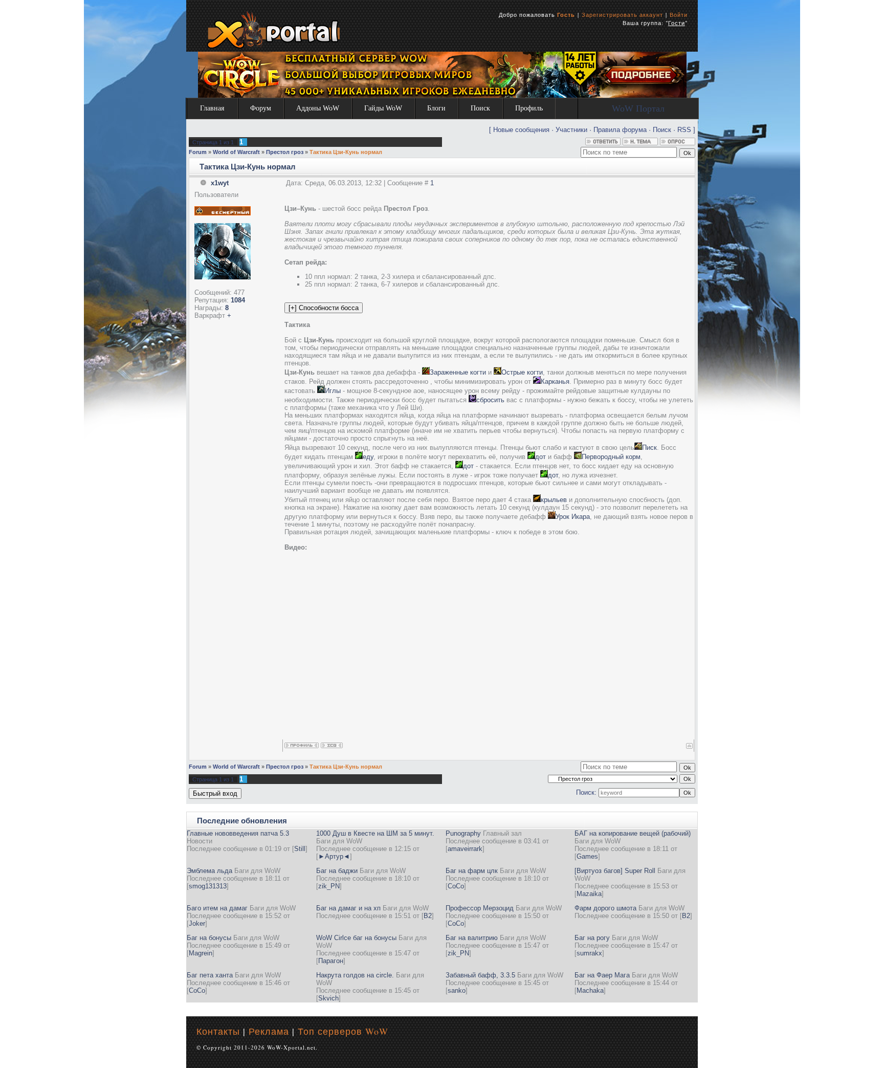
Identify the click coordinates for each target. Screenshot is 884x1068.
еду (368, 457)
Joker (197, 923)
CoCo (456, 886)
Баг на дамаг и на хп (348, 908)
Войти (679, 14)
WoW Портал (638, 108)
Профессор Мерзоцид (480, 908)
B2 (428, 916)
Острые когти (522, 372)
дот (540, 457)
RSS (684, 130)
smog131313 (208, 886)
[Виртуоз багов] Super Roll (614, 871)
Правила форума (620, 130)
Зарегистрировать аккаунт (622, 14)
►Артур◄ (334, 856)
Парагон (330, 961)
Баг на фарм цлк (472, 871)
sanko (457, 990)
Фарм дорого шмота (605, 908)
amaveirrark (465, 849)
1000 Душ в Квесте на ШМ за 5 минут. (375, 833)
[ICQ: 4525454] (332, 745)
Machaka (590, 990)
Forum (198, 152)
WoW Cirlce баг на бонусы (356, 938)
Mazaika (589, 894)
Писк (649, 447)
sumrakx (589, 953)
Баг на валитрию (472, 938)
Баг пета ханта (210, 975)
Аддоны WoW (317, 108)
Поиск (480, 108)
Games (587, 856)
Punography (463, 833)
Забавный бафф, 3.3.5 (480, 975)
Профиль (529, 108)
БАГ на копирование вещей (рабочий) (632, 833)
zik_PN (329, 886)
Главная (212, 108)
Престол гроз (284, 152)
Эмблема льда (209, 871)
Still (299, 849)
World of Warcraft (236, 152)
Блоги (436, 108)
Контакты (218, 1031)
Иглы (333, 391)
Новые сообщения (521, 130)
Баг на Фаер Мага (602, 975)
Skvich (328, 998)
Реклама (269, 1031)
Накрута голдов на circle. (355, 975)
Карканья (555, 381)
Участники (571, 130)
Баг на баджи (337, 871)
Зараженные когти (458, 372)
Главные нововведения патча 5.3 (238, 833)
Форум (260, 108)
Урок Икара (573, 516)
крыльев (554, 500)
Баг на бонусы (209, 938)
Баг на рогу (592, 938)
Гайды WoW (383, 108)
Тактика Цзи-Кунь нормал (346, 152)
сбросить (490, 400)
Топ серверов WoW (343, 1031)
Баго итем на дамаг (217, 908)
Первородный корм (611, 457)
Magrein (200, 953)
